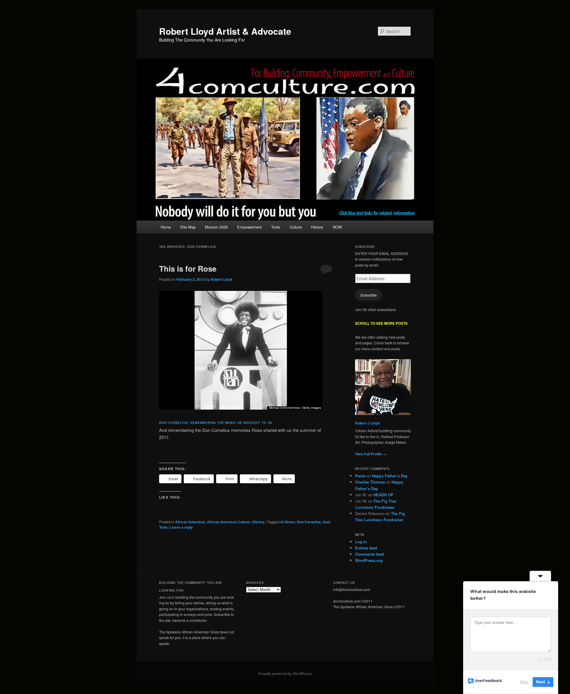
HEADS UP (383, 494)
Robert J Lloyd (367, 423)
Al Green (287, 522)
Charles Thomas (370, 482)
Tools (275, 227)
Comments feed (369, 554)
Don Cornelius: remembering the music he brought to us (215, 423)
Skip (524, 681)
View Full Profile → (370, 454)
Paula (360, 475)
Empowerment (249, 227)
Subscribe (368, 294)
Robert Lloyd (221, 279)
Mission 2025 (216, 227)
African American (190, 522)
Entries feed (366, 548)
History (317, 227)
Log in (361, 541)
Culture (296, 227)
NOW (337, 227)
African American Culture (228, 522)
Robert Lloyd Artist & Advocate (225, 31)
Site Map (188, 227)
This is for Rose (187, 268)
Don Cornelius (309, 522)
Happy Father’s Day (390, 475)
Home (166, 227)
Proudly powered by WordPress (285, 673)
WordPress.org (369, 560)
